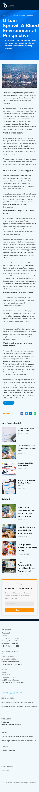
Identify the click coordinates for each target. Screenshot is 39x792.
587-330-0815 (18, 683)
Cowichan (27, 707)
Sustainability (29, 15)
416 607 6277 (6, 646)
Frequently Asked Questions (11, 725)
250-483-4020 (7, 664)
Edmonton (11, 751)
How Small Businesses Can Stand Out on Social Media (27, 448)
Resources (5, 722)
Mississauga (6, 741)
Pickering (11, 736)
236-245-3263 (18, 664)
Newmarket (15, 741)
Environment (21, 15)
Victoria (17, 702)
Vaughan (4, 736)
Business (15, 15)
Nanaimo (20, 707)
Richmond (12, 707)
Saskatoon (5, 771)
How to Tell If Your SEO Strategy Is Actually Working (26, 483)
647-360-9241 (17, 646)
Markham (19, 736)
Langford (5, 707)
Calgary (4, 751)
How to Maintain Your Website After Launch (26, 530)
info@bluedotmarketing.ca (11, 643)
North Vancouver (7, 702)
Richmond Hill (31, 741)
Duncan (34, 707)
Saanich (30, 702)
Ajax (24, 736)
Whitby (29, 736)
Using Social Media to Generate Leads (27, 547)
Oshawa (23, 741)
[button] (21, 413)
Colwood (24, 702)
